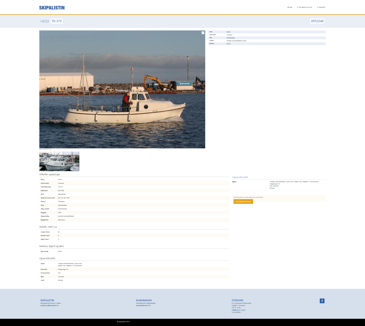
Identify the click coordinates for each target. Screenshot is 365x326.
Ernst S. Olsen (56, 303)
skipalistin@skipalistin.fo (49, 305)
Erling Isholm (150, 303)
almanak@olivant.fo (143, 305)
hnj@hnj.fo (236, 310)
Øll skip (289, 7)
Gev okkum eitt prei (305, 7)
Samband (321, 7)
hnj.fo (243, 310)
